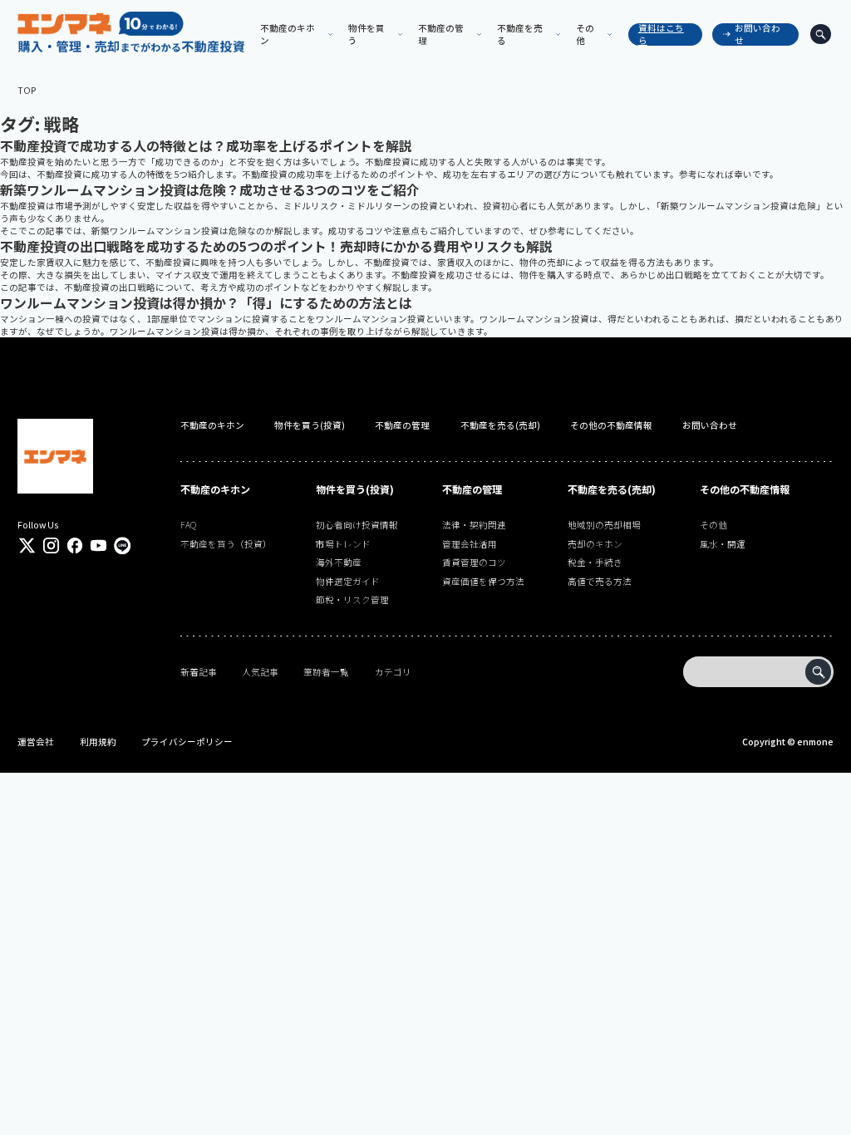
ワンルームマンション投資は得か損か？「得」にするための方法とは (206, 302)
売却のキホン (595, 544)
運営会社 (35, 741)
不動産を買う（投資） (226, 544)
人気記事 (260, 672)
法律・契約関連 (474, 524)
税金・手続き (595, 562)
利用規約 (98, 741)
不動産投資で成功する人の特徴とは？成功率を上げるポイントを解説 (206, 145)
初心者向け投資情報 (357, 524)
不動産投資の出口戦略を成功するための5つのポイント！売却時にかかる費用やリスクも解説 (276, 246)
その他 (713, 524)
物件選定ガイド (348, 581)
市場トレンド (343, 544)
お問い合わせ (757, 34)
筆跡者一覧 (326, 672)
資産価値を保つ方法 (483, 581)
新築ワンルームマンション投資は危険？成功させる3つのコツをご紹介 (210, 189)
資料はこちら (661, 34)
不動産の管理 (402, 425)
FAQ (188, 524)
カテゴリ (393, 672)
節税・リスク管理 (352, 599)
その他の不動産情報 (611, 425)
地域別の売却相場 (604, 524)
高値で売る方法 (600, 581)
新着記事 (198, 672)
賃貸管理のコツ (474, 562)
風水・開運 (722, 544)
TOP (27, 90)
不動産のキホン (212, 425)
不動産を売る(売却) (500, 425)
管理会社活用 (469, 544)
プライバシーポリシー (187, 741)
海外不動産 (339, 562)
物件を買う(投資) (309, 425)
